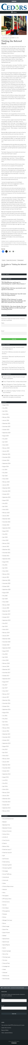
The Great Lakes (6, 957)
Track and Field (6, 963)
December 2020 (6, 580)
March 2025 (5, 445)
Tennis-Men (5, 954)
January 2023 (6, 515)
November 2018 (6, 641)
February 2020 (6, 604)
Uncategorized (6, 966)
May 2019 (5, 623)
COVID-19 (5, 837)
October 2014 (6, 771)
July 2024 (5, 469)
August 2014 (6, 777)
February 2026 (6, 417)
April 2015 (5, 752)
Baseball (5, 821)
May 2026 (5, 408)
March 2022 (5, 540)
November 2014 (6, 767)
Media (4, 883)
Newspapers (5, 895)
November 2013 (6, 801)
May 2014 (5, 783)
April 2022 (5, 537)
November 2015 (6, 737)
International (6, 877)
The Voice (5, 960)
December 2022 (6, 518)
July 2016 (5, 715)
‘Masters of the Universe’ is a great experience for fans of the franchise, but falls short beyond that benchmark (13, 301)
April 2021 (5, 568)
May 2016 (5, 718)
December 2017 (6, 669)
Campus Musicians (7, 831)
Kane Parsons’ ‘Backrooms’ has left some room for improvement (13, 294)
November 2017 (6, 672)
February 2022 (6, 543)
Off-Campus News (7, 898)
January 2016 (6, 731)
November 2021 (6, 552)
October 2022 (6, 525)
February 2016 (6, 727)
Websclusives (6, 975)
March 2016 (5, 724)
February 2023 (6, 512)
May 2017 (5, 684)
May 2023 (5, 503)
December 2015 (6, 734)
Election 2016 (6, 846)
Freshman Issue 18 (7, 852)
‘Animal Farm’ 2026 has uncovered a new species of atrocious (13, 288)
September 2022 (6, 528)
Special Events (6, 938)
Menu (15, 12)
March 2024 (5, 478)
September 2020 (6, 589)
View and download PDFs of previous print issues (12, 1025)
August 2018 (6, 651)
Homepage (5, 871)
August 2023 (6, 500)
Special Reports (6, 944)
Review (4, 923)
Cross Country (6, 840)
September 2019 (6, 620)
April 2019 (5, 626)
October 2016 (6, 706)
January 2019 (6, 635)
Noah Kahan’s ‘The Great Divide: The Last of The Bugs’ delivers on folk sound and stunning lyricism (13, 308)
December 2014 (6, 764)
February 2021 (6, 574)
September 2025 (6, 432)
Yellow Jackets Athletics (7, 1032)
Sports (4, 947)
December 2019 (6, 611)
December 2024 (6, 454)
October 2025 (6, 429)
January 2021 (6, 577)
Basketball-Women (7, 828)
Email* (2, 331)
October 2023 (6, 494)
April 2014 (5, 786)
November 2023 (6, 491)
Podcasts (5, 914)
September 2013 (6, 807)
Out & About (6, 908)
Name (2, 323)
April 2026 (5, 411)
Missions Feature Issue (8, 886)
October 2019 (6, 617)
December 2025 (6, 423)
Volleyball (5, 972)
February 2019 (6, 632)
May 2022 (5, 534)
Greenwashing (6, 861)
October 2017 (6, 675)
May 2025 (5, 438)
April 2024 (5, 475)
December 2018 (6, 638)
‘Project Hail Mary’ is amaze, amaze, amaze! (17, 381)
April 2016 (5, 721)
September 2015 (6, 743)
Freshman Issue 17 (7, 849)
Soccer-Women (6, 932)
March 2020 (5, 601)
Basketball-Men (6, 824)
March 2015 (5, 755)
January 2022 (6, 546)
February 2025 (6, 448)
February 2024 (6, 481)
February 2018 (6, 663)
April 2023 (5, 506)
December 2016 (6, 700)
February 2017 (6, 694)
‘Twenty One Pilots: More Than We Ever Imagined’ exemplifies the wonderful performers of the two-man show (14, 386)
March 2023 (5, 509)
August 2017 (6, 681)
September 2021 (6, 558)
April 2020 (5, 598)
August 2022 (6, 531)
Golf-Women (6, 858)
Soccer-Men (5, 929)
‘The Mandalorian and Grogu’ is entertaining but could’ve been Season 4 (13, 283)
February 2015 (6, 758)
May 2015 (5, 749)
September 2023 (6, 497)
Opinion (5, 904)
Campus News (4, 39)
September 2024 (6, 463)
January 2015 (6, 761)
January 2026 (6, 420)
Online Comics (6, 901)
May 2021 (5, 564)
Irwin (4, 390)
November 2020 (6, 583)
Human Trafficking (7, 874)
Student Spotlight (7, 951)
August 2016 (6, 712)
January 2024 (6, 485)
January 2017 (6, 697)
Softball (4, 935)
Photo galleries (6, 911)
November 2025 (6, 426)
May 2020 (5, 595)
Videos (4, 969)
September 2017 (6, 678)
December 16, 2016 (14, 37)
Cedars (3, 260)
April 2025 (5, 441)
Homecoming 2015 (7, 868)
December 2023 (6, 488)
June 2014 (5, 780)
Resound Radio (4, 1030)
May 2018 (5, 654)
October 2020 (6, 586)
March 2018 (5, 660)
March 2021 (5, 571)
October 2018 (6, 644)
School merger (6, 926)
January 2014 (6, 795)
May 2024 (5, 472)
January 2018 (6, 666)
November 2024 (6, 457)
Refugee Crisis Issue (7, 920)
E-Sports (5, 843)
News (10, 39)
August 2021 (6, 561)
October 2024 (6, 460)
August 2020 (6, 592)
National (5, 889)
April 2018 (5, 657)
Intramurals (5, 880)
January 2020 (6, 608)
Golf (4, 855)
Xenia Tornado (6, 978)
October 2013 (6, 804)
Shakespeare (20, 260)
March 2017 (5, 691)
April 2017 (5, 688)
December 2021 (6, 549)
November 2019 (6, 614)
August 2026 (6, 405)
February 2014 (6, 792)
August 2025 (6, 435)
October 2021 (6, 555)
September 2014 (6, 774)
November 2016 (6, 703)
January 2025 (6, 451)
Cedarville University (11, 260)
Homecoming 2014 (7, 864)
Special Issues (6, 941)
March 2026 (5, 414)
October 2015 (6, 740)
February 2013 (6, 811)
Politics (4, 917)
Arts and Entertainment (8, 818)
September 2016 (6, 709)
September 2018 (6, 648)
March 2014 (5, 789)
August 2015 (6, 746)
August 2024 (6, 466)
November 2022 (6, 521)
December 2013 (6, 798)
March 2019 (5, 629)
